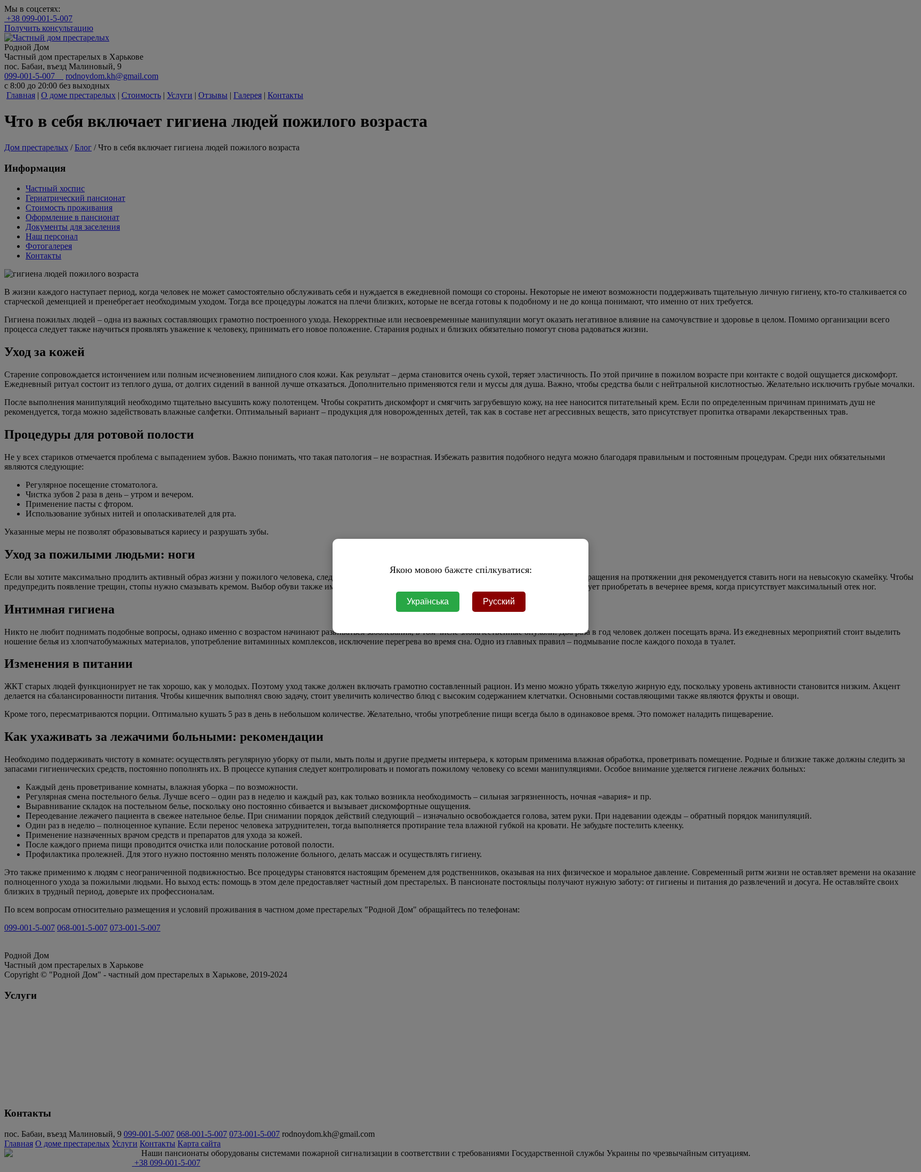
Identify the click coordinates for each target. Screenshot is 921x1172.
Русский (499, 601)
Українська (428, 601)
